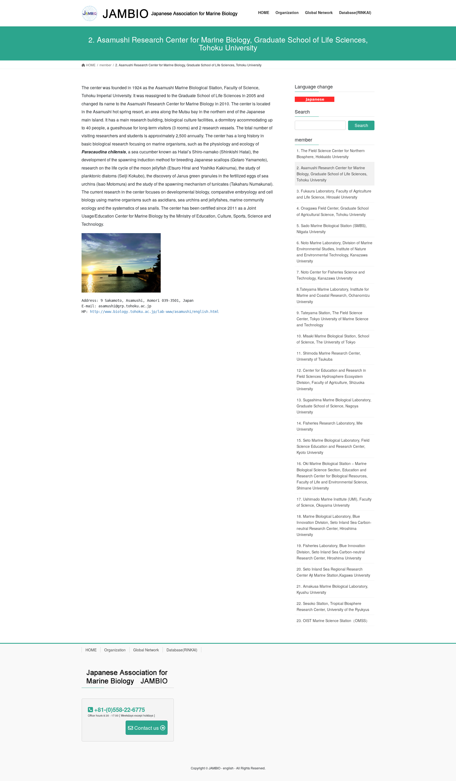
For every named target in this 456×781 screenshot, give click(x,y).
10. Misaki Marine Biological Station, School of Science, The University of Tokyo (333, 339)
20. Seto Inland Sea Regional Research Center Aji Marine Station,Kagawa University (333, 572)
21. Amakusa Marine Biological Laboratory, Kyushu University (332, 589)
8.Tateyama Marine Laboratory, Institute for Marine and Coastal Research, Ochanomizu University (333, 295)
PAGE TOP (440, 752)
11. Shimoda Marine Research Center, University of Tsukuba (329, 356)
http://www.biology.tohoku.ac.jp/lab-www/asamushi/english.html (154, 311)
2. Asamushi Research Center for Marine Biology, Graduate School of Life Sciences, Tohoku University (332, 173)
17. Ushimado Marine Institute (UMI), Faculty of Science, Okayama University (334, 502)
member (303, 139)
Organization (115, 649)
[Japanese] (314, 99)
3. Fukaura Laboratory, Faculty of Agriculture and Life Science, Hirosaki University (334, 194)
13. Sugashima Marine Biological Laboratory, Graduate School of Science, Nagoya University (334, 406)
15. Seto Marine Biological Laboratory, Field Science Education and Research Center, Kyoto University (333, 446)
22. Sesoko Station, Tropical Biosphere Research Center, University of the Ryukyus (333, 606)
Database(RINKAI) (182, 649)
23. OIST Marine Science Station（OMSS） (333, 620)
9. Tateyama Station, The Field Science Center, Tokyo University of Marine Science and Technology (332, 318)
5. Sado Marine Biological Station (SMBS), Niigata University (332, 228)
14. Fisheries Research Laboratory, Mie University (330, 426)
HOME (91, 649)
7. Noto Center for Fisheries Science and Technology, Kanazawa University (331, 275)
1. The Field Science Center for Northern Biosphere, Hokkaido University (331, 153)
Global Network (146, 649)
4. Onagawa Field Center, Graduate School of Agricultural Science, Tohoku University (333, 211)
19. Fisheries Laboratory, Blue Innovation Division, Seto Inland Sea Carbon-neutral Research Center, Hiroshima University (331, 551)
